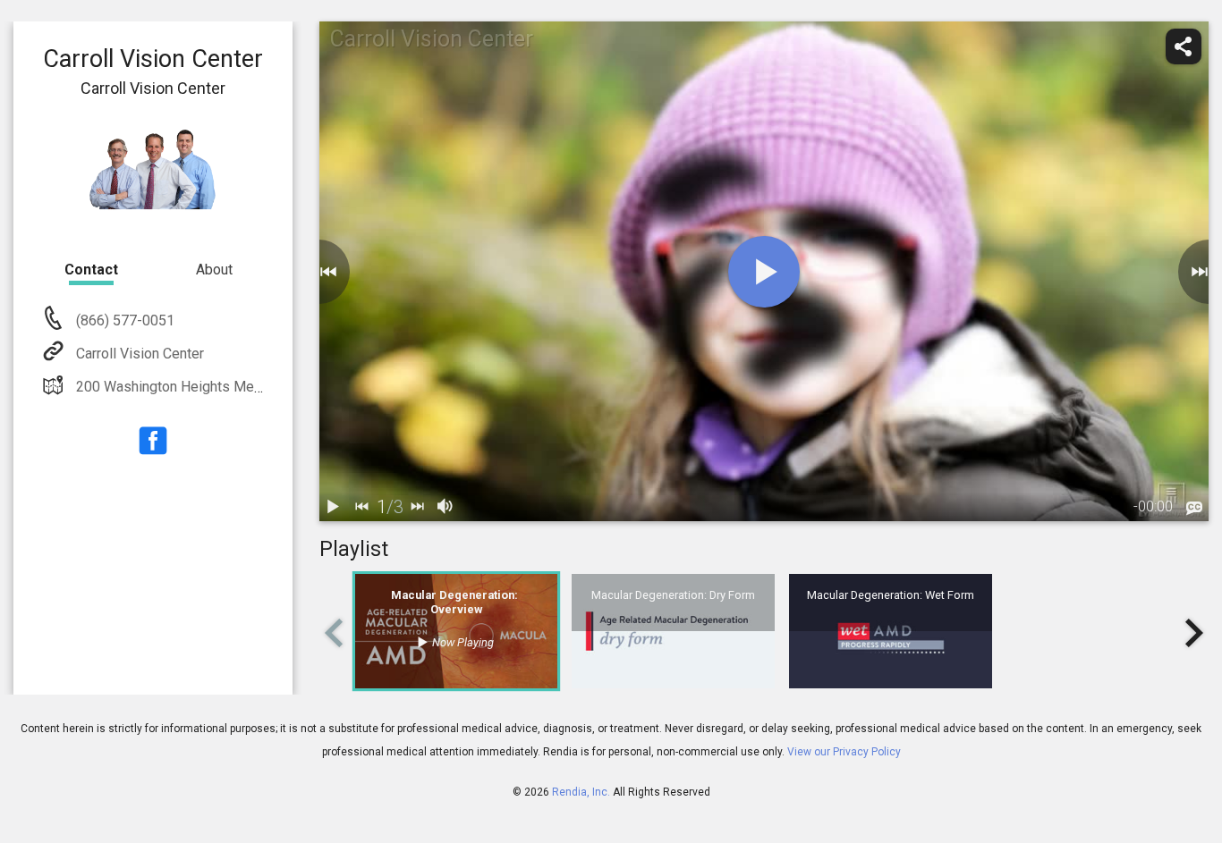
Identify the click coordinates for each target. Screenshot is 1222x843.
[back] (319, 272)
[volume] (446, 507)
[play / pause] (333, 507)
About (214, 269)
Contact (91, 269)
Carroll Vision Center (140, 353)
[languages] (1194, 508)
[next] (417, 507)
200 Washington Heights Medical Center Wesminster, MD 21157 (277, 386)
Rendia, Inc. (581, 792)
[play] (764, 272)
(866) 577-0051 (123, 320)
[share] (1183, 46)
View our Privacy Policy (844, 752)
